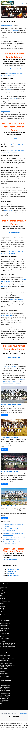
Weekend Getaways (4, 638)
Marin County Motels (5, 660)
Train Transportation (5, 695)
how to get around (13, 575)
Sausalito (2, 600)
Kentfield (2, 608)
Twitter (11, 383)
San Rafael (15, 30)
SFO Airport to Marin (5, 684)
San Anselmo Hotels (5, 670)
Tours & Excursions (4, 633)
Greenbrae (2, 605)
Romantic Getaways (4, 636)
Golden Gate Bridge (4, 697)
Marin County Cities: (5, 583)
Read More (4, 415)
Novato (1, 593)
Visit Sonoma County (5, 701)
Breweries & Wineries (5, 623)
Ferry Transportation (5, 693)
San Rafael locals (5, 111)
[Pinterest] (16, 716)
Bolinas (2, 603)
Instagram (18, 383)
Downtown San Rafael (7, 315)
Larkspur (2, 590)
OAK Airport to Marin (5, 685)
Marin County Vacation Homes (7, 662)
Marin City (2, 609)
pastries (9, 89)
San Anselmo (3, 596)
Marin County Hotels (5, 655)
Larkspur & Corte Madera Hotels (7, 665)
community (14, 98)
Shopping (2, 631)
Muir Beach (2, 641)
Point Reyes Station (4, 613)
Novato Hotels (3, 668)
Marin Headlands (4, 640)
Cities (18, 379)
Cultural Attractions (4, 625)
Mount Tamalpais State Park (6, 644)
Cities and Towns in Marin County (11, 404)
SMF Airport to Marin (5, 688)
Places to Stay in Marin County (10, 471)
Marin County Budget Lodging (7, 658)
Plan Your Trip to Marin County (10, 506)
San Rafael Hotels (4, 671)
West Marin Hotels (4, 676)
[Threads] (18, 716)
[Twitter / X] (12, 716)
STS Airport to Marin (5, 690)
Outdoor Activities (4, 628)
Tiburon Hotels (3, 675)
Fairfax (1, 588)
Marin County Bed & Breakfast (7, 657)
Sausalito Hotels (4, 673)
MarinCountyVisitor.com (9, 366)
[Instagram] (14, 716)
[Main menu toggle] (22, 3)
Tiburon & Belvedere (5, 601)
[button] (26, 3)
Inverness (2, 606)
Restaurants (3, 630)
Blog (1, 703)
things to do (10, 573)
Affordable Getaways (5, 635)
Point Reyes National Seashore (7, 646)
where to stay (12, 571)
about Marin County (14, 569)
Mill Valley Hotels (4, 666)
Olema (1, 611)
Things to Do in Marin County (9, 437)
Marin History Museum (16, 299)
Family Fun (2, 627)
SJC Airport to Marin (5, 687)
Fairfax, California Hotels (6, 663)
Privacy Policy (23, 713)
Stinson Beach (3, 614)
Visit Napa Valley (4, 698)
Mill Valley (2, 592)
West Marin (2, 616)
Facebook (5, 383)
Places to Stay (11, 381)
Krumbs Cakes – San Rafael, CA (15, 145)
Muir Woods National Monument (7, 643)
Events (1, 705)
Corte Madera (3, 587)
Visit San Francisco (4, 700)
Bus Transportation (4, 692)
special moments (8, 210)
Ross (1, 595)
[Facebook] (10, 716)
